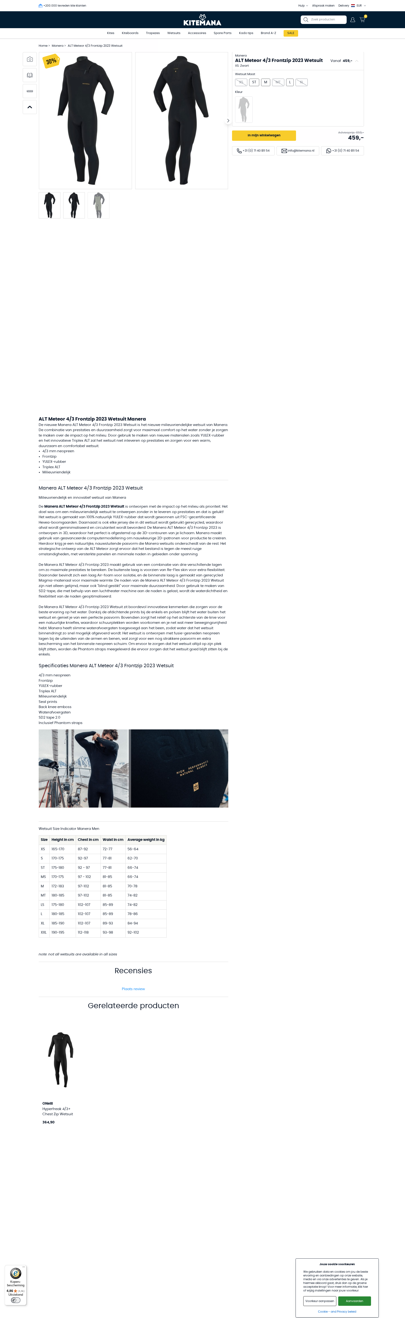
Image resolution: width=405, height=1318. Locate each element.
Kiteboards (130, 33)
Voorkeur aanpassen (319, 1301)
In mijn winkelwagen (264, 135)
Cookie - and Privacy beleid (337, 1311)
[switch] (15, 1300)
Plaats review (133, 989)
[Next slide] (228, 120)
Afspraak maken (323, 5)
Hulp (301, 5)
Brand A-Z (268, 33)
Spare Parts (223, 33)
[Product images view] (30, 59)
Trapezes (153, 33)
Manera (58, 45)
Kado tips (246, 33)
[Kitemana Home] (202, 19)
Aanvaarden (354, 1301)
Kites (110, 33)
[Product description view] (30, 75)
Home (43, 45)
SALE (290, 33)
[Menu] (23, 1268)
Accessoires (197, 33)
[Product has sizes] (30, 91)
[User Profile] (353, 19)
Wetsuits (173, 33)
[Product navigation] (30, 107)
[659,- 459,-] (244, 109)
